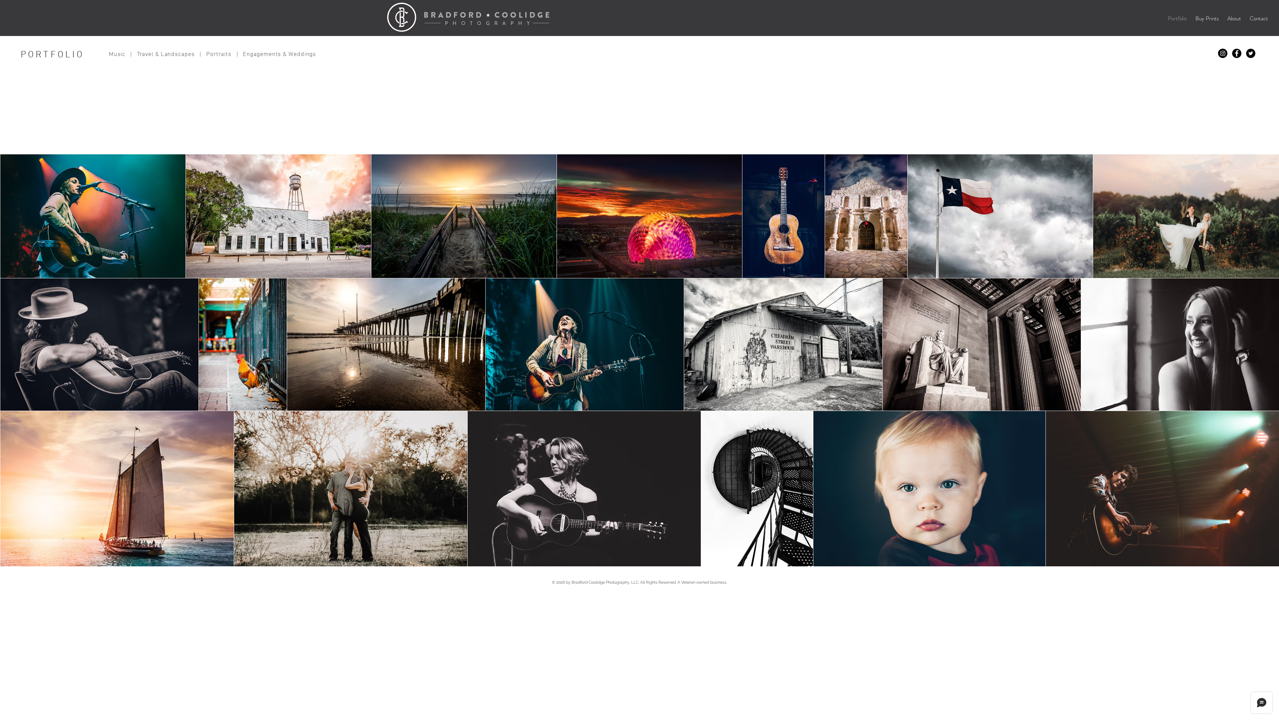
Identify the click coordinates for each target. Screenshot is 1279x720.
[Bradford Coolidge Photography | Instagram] (1222, 53)
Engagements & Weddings (279, 54)
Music (117, 54)
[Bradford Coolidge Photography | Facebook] (1236, 53)
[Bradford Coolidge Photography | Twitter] (1250, 53)
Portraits (218, 54)
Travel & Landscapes (166, 54)
